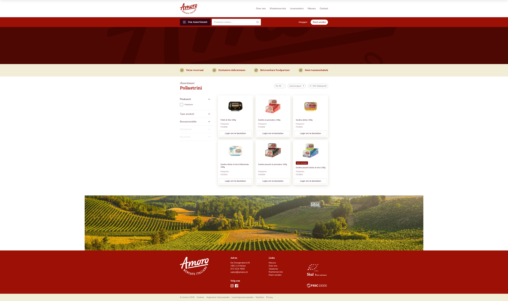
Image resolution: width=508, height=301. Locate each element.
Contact (324, 8)
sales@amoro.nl (239, 272)
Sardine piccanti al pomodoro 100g (272, 164)
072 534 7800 (237, 268)
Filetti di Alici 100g (228, 120)
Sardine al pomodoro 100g (269, 120)
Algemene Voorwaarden (218, 297)
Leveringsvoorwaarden (243, 297)
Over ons (261, 8)
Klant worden (275, 274)
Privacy (269, 297)
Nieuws (312, 8)
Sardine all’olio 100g (304, 120)
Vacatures (273, 268)
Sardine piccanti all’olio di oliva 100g (310, 167)
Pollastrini (225, 124)
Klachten (260, 297)
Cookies (200, 297)
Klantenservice (278, 8)
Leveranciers (297, 8)
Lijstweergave (295, 86)
